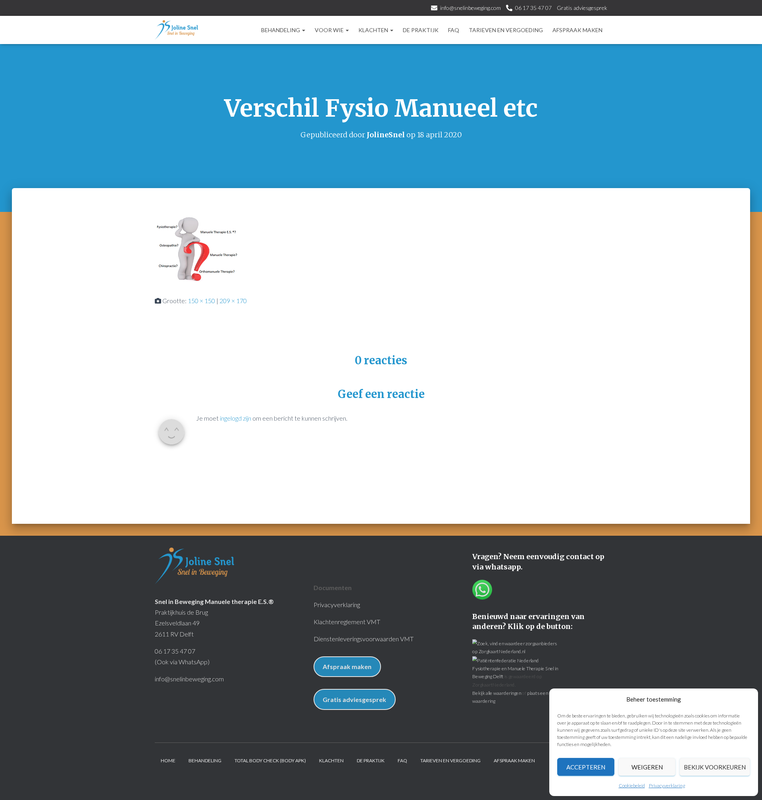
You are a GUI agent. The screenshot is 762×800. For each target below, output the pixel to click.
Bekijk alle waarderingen (496, 692)
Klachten (373, 30)
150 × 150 (201, 300)
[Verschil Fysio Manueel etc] (196, 248)
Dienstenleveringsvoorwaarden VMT (364, 638)
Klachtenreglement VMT (347, 621)
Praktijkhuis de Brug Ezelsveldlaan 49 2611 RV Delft (181, 622)
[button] (303, 30)
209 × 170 (233, 300)
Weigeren (647, 767)
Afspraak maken (577, 30)
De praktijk (421, 30)
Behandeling (281, 30)
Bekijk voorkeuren (715, 767)
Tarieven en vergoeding (506, 30)
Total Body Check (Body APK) (270, 760)
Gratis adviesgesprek (582, 7)
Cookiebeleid (632, 785)
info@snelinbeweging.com (470, 7)
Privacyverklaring (667, 785)
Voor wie (330, 30)
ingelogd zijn (235, 418)
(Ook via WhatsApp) (182, 661)
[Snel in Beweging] (176, 30)
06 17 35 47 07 (533, 7)
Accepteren (585, 767)
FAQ (453, 30)
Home (168, 760)
